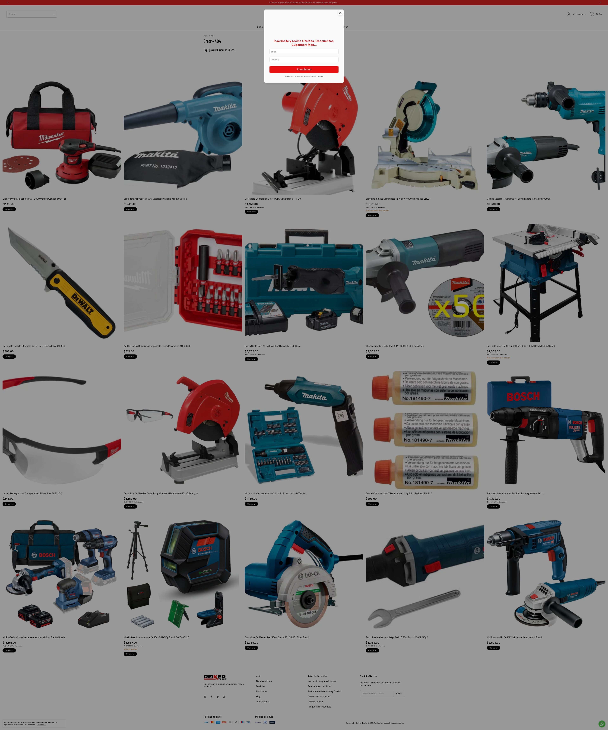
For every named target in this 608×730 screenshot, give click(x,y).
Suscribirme (304, 69)
